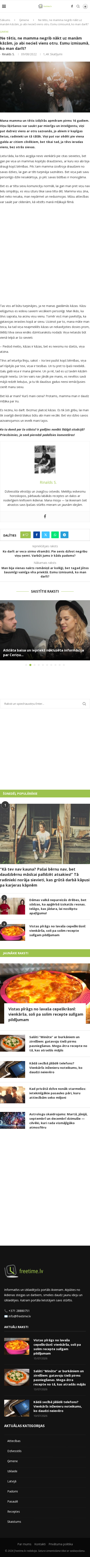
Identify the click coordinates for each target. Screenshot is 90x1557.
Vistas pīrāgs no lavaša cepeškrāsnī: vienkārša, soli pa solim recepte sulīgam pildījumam (57, 930)
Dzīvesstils (14, 1451)
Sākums (5, 20)
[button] (3, 632)
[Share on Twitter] (46, 534)
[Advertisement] (45, 254)
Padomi (12, 1491)
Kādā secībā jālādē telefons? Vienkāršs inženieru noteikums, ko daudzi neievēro (55, 1067)
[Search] (78, 6)
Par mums (24, 1544)
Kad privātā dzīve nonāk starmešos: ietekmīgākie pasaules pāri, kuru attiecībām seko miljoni (57, 1093)
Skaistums (14, 1522)
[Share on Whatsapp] (55, 534)
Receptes (13, 1511)
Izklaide (12, 1471)
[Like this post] (26, 534)
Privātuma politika (61, 1544)
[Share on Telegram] (64, 534)
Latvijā (11, 1481)
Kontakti (40, 1544)
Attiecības (14, 1441)
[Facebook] (72, 6)
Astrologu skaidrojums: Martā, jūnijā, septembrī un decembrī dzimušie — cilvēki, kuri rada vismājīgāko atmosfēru (58, 1120)
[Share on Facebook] (36, 534)
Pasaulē (12, 1501)
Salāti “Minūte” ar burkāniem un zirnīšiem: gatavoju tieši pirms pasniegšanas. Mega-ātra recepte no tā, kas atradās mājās (58, 1043)
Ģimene (24, 20)
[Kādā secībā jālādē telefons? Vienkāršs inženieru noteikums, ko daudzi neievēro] (12, 1069)
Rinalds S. (8, 54)
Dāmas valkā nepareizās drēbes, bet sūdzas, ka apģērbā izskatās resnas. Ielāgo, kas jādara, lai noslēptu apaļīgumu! (57, 906)
